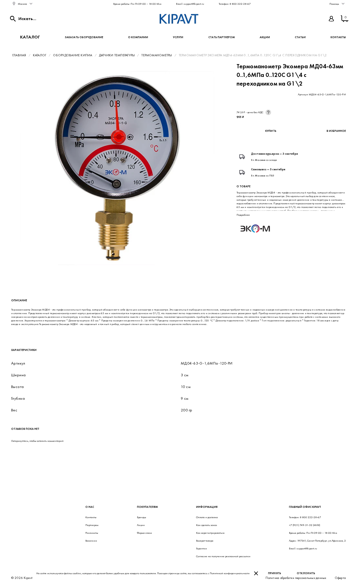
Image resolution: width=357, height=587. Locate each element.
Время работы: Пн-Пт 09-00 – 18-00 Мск (137, 4)
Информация (207, 507)
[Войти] (331, 19)
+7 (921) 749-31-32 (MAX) (304, 525)
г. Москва (259, 160)
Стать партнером (221, 37)
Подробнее (243, 215)
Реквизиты (91, 533)
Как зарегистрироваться (210, 533)
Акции (265, 37)
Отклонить (306, 573)
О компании (138, 37)
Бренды (141, 517)
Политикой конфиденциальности (230, 573)
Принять (274, 573)
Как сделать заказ (206, 525)
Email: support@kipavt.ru (190, 4)
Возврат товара (204, 540)
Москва (22, 4)
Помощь (334, 4)
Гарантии (201, 548)
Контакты (338, 37)
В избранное (336, 131)
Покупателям (147, 507)
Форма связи (144, 533)
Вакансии (91, 540)
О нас (89, 507)
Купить (271, 131)
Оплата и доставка (207, 517)
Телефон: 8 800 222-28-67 (235, 4)
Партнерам (91, 525)
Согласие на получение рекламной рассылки (223, 556)
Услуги (178, 37)
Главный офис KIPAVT (305, 507)
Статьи (300, 37)
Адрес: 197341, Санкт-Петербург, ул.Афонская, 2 (317, 540)
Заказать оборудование (84, 37)
